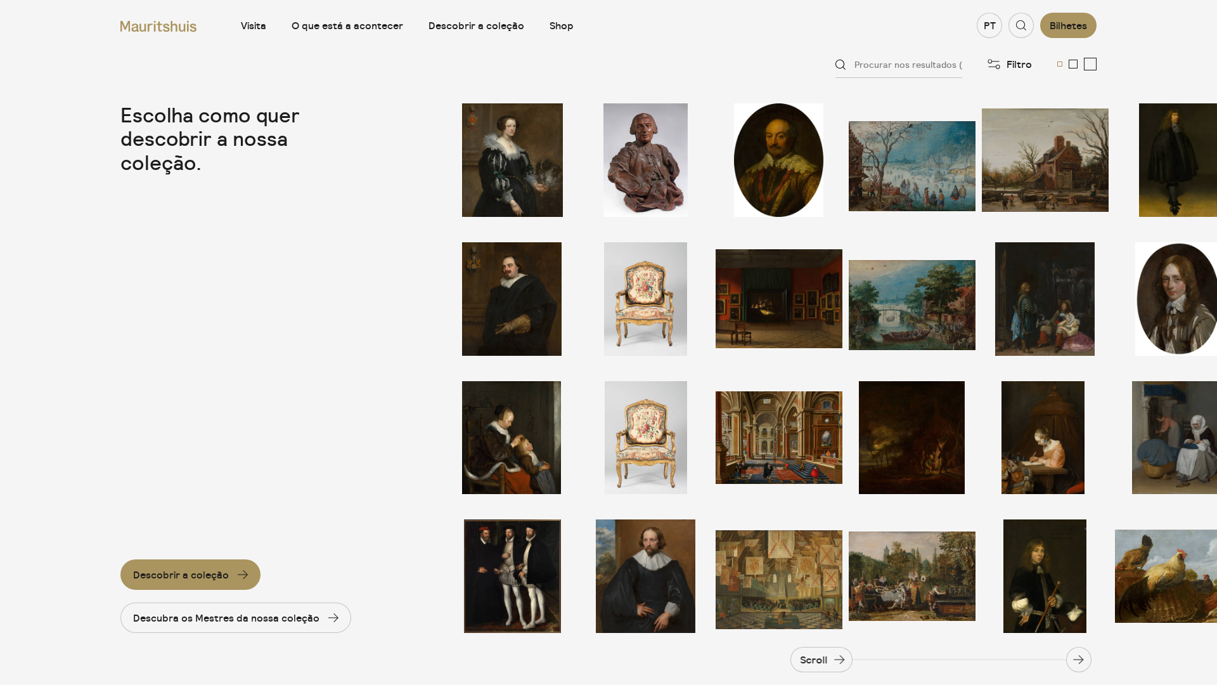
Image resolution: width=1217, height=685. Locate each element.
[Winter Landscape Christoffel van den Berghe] (912, 160)
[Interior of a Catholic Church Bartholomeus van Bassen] (779, 438)
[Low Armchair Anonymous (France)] (646, 299)
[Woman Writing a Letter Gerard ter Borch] (1045, 438)
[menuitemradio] (1059, 64)
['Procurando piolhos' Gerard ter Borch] (512, 438)
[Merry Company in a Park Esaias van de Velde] (912, 576)
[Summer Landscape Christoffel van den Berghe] (912, 299)
